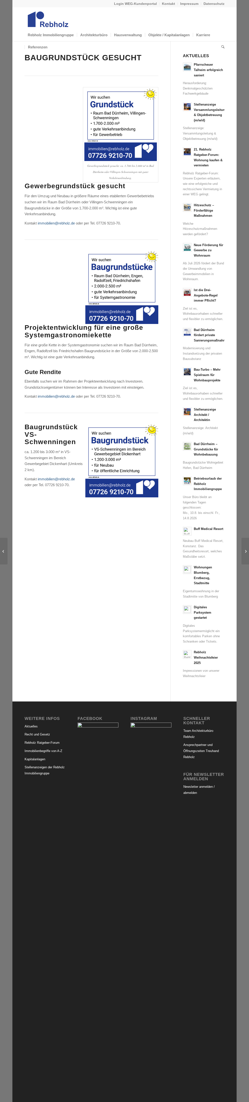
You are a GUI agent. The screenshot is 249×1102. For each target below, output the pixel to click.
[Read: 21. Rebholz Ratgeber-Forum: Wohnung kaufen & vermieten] (187, 151)
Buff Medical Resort (208, 529)
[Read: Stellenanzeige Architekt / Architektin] (187, 411)
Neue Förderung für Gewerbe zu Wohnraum (208, 250)
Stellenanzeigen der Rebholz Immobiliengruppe (45, 770)
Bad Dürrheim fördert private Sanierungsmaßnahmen (212, 335)
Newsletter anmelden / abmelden (199, 790)
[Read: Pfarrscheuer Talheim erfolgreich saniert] (187, 67)
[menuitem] (136, 3)
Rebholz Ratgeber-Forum (42, 742)
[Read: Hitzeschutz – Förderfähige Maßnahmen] (187, 207)
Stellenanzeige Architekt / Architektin (205, 415)
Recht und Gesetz (37, 734)
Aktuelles (31, 726)
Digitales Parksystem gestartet (202, 612)
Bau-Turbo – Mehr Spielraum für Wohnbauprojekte (207, 375)
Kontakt (168, 4)
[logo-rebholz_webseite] (48, 18)
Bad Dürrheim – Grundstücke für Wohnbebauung (206, 449)
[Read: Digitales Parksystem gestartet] (187, 609)
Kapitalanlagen (35, 759)
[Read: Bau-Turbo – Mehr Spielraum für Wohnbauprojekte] (187, 371)
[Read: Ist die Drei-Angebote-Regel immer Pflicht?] (187, 292)
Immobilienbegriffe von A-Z (43, 751)
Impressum (189, 4)
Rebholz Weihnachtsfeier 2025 (206, 657)
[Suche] (221, 47)
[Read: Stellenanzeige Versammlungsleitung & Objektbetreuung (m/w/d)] (187, 106)
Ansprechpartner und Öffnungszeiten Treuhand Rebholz (201, 751)
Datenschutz (214, 4)
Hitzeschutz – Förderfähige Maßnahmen (204, 210)
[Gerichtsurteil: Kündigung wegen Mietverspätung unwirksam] (245, 551)
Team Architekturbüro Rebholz (198, 734)
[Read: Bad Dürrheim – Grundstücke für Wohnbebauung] (187, 446)
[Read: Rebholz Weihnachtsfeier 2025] (187, 654)
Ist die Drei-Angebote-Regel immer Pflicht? (206, 295)
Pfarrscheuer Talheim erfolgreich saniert (208, 70)
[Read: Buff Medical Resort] (187, 531)
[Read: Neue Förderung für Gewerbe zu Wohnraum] (187, 247)
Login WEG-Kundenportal (135, 4)
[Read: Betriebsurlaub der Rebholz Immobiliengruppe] (187, 480)
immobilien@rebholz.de (56, 223)
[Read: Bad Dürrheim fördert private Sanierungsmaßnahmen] (187, 332)
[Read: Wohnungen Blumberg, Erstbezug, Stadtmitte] (187, 569)
